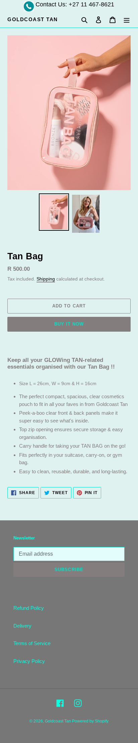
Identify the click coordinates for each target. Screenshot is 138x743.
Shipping (46, 279)
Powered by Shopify (90, 721)
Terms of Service (32, 643)
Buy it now (69, 324)
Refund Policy (28, 608)
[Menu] (127, 19)
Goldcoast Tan (32, 19)
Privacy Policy (29, 661)
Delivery (22, 626)
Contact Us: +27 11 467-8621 (75, 4)
